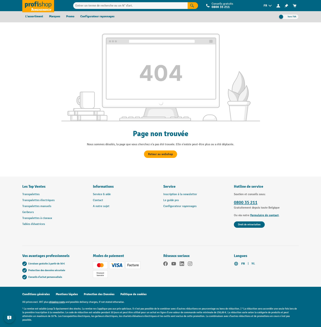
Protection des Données (99, 294)
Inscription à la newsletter (180, 194)
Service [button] (169, 186)
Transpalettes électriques (38, 200)
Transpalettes (31, 194)
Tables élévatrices (33, 224)
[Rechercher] (193, 5)
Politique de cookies (133, 294)
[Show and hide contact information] (9, 317)
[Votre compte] (278, 5)
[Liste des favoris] (286, 5)
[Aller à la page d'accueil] (38, 5)
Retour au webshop (160, 154)
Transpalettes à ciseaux (37, 218)
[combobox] (130, 5)
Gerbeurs (28, 212)
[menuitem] (268, 5)
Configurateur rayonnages (180, 206)
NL (253, 263)
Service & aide (102, 194)
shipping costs (57, 302)
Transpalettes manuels (36, 206)
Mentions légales (67, 294)
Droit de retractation (249, 224)
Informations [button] (103, 186)
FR (243, 264)
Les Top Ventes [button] (34, 186)
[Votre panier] (295, 5)
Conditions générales (36, 294)
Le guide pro (171, 200)
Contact (98, 200)
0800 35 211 (245, 202)
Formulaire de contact (264, 215)
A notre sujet (101, 206)
